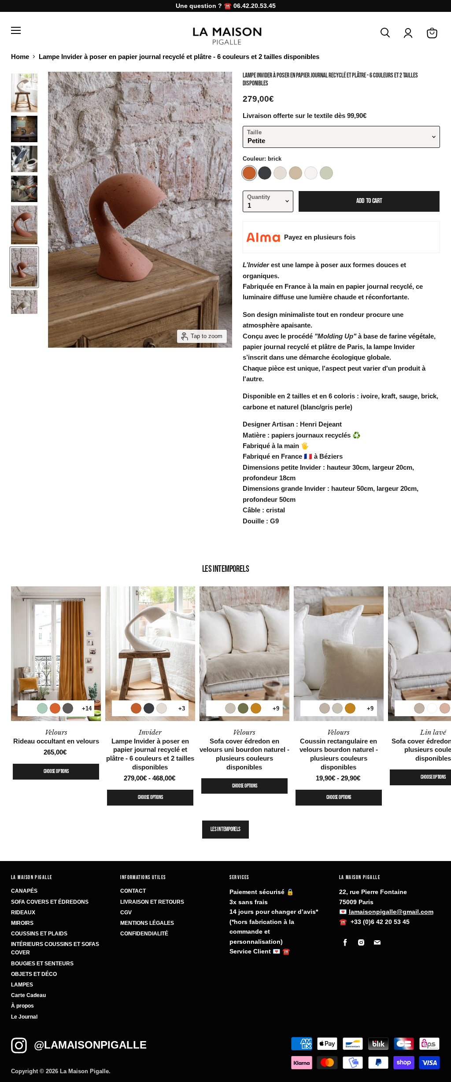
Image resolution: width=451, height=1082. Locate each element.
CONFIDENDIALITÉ (144, 934)
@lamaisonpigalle (90, 1045)
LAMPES (22, 985)
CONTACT (133, 891)
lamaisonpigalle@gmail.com (391, 911)
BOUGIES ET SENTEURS (42, 964)
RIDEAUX (23, 912)
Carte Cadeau (28, 995)
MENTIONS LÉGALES (147, 923)
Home (20, 56)
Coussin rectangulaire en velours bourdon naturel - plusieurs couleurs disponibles (338, 750)
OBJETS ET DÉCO (34, 974)
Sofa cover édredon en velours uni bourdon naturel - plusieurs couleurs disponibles (244, 750)
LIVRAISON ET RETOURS (152, 902)
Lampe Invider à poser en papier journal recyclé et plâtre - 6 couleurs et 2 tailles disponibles (150, 750)
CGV (126, 912)
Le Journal (24, 1017)
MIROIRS (22, 923)
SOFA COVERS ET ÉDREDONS (50, 902)
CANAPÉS (24, 891)
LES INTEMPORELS (225, 829)
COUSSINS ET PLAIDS (39, 934)
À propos (22, 1006)
